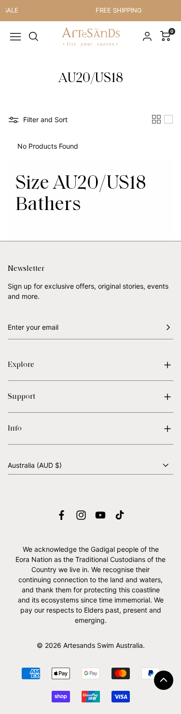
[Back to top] (163, 680)
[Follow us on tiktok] (119, 515)
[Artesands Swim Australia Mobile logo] (91, 37)
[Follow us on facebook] (62, 515)
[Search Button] (34, 36)
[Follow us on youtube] (100, 515)
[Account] (147, 36)
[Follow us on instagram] (81, 515)
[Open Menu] (15, 36)
